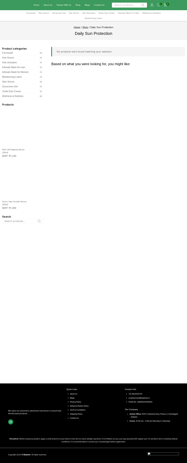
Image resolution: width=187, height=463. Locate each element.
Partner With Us (64, 5)
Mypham (27, 455)
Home (36, 5)
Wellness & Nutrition (151, 13)
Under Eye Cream (106, 13)
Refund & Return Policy (79, 406)
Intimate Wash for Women (15, 72)
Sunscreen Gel (59, 13)
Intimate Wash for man (13, 67)
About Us (48, 5)
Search (144, 5)
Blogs (87, 5)
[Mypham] (23, 5)
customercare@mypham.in (139, 398)
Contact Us (99, 5)
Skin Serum (44, 13)
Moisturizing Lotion (93, 18)
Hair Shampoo (88, 13)
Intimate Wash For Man (128, 13)
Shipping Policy (76, 414)
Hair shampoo (9, 62)
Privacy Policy (75, 402)
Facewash (31, 13)
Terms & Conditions (77, 410)
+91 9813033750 (135, 394)
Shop (78, 5)
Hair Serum (74, 13)
